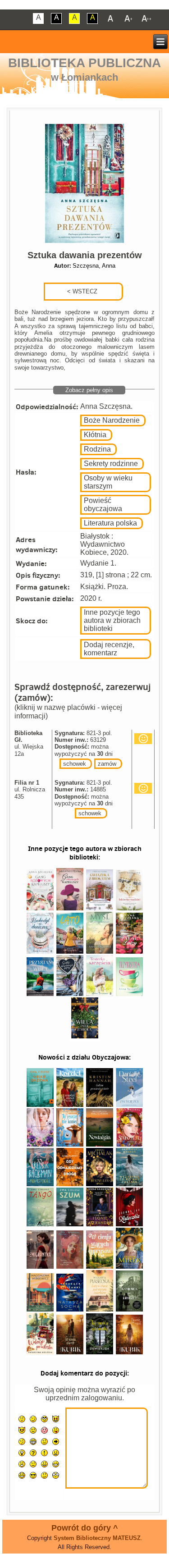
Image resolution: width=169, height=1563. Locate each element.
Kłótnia (95, 435)
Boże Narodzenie (112, 420)
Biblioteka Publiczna (84, 63)
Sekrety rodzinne (111, 463)
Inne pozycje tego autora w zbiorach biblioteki (112, 620)
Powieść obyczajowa (103, 504)
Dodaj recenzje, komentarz (109, 649)
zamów (107, 763)
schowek (74, 763)
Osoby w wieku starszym (108, 482)
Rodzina (97, 449)
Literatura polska (110, 523)
